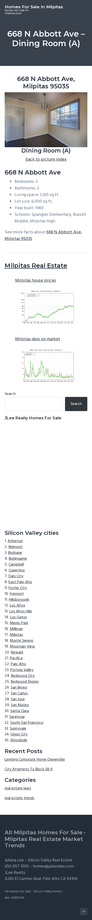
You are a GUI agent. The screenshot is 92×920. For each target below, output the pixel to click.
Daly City (16, 576)
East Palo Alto (20, 582)
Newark (17, 652)
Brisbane (15, 553)
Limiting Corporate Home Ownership (35, 759)
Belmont (16, 547)
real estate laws (18, 788)
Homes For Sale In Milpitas (34, 6)
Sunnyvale (18, 728)
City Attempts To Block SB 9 (29, 769)
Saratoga (17, 717)
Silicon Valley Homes (47, 891)
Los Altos (17, 605)
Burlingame (18, 559)
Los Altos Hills (20, 611)
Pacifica (16, 658)
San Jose (18, 699)
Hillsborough (19, 600)
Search (10, 394)
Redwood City (23, 676)
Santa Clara (19, 711)
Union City (19, 734)
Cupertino (17, 570)
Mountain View (22, 646)
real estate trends (19, 798)
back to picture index (46, 159)
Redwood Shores (25, 682)
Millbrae (16, 629)
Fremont (17, 594)
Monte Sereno (21, 641)
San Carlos (19, 693)
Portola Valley (21, 670)
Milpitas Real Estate (36, 265)
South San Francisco (26, 723)
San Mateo (20, 705)
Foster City (18, 588)
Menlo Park (19, 623)
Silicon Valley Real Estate (50, 860)
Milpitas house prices (35, 280)
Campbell (16, 564)
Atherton (15, 541)
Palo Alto (18, 664)
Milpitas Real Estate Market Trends (44, 842)
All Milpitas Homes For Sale (43, 832)
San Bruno (19, 687)
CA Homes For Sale (18, 891)
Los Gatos (18, 617)
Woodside (18, 740)
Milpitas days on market (37, 339)
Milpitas (16, 635)
